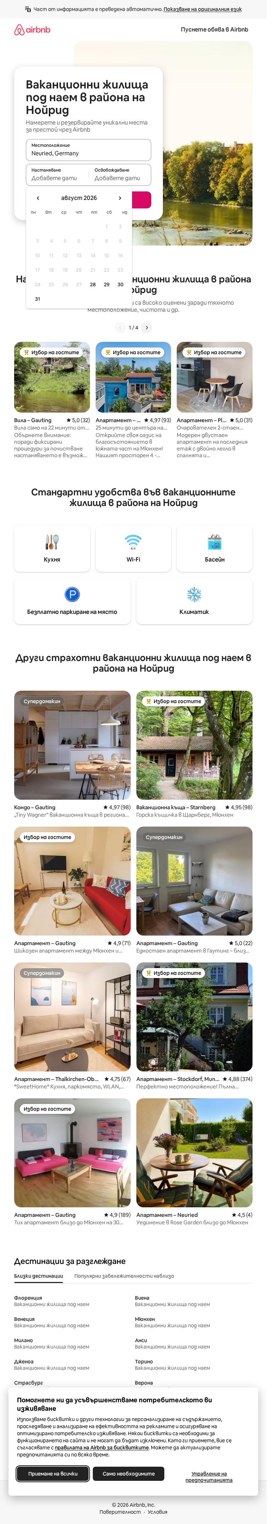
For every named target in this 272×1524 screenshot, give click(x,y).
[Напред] (146, 327)
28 (93, 284)
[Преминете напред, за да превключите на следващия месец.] (120, 198)
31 (37, 299)
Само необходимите (129, 1474)
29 (106, 284)
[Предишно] (120, 327)
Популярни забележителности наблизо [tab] (124, 1276)
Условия (158, 1512)
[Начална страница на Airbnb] (32, 29)
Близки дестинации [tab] (38, 1276)
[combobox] (89, 153)
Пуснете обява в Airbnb (214, 29)
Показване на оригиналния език (203, 9)
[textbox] (57, 178)
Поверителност (120, 1512)
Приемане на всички (53, 1474)
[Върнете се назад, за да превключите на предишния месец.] (38, 198)
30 (121, 284)
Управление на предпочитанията (209, 1477)
